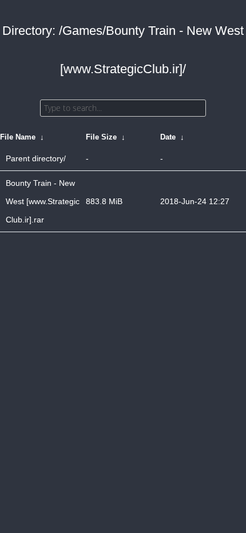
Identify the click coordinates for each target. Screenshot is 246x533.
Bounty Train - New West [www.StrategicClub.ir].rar (43, 201)
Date (168, 137)
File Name (17, 137)
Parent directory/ (36, 158)
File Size (101, 137)
